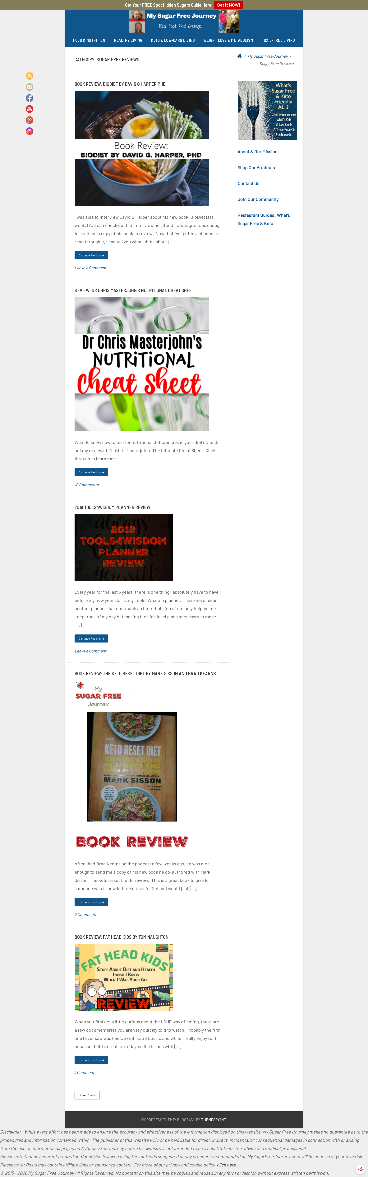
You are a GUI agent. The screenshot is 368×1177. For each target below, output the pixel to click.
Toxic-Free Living (278, 40)
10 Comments (87, 484)
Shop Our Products (256, 167)
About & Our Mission (258, 151)
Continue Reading (90, 255)
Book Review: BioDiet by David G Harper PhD (120, 84)
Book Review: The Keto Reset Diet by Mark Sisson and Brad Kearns (145, 673)
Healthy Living (128, 40)
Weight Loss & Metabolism (228, 40)
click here (226, 1164)
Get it (228, 4)
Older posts (87, 1095)
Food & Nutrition (89, 40)
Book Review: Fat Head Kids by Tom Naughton (121, 937)
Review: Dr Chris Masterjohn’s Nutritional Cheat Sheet (134, 290)
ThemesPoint (213, 1119)
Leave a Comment (90, 267)
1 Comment (84, 1072)
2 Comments (86, 914)
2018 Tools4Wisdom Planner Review (112, 507)
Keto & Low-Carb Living (173, 40)
